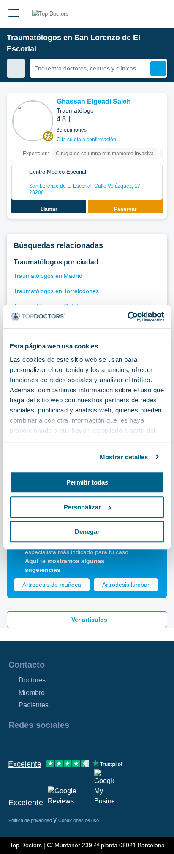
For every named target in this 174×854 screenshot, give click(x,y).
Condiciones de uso (78, 820)
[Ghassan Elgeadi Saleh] (32, 120)
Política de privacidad (30, 820)
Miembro (32, 692)
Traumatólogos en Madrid (48, 275)
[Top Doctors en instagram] (29, 743)
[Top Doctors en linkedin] (45, 743)
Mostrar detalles (124, 457)
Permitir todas (87, 482)
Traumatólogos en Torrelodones (56, 291)
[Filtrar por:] (16, 68)
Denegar (87, 531)
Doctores (32, 680)
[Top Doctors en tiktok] (90, 743)
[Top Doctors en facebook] (14, 743)
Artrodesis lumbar (126, 584)
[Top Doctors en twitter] (60, 743)
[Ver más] (157, 111)
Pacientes (34, 705)
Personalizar (82, 507)
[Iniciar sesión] (158, 14)
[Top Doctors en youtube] (75, 743)
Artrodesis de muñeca (51, 584)
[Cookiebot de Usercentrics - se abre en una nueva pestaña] (127, 316)
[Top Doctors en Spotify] (106, 743)
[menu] (14, 14)
